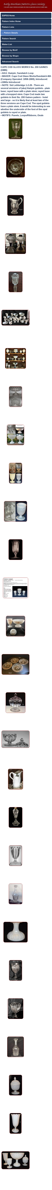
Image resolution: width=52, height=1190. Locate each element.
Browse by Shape (10, 56)
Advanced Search (10, 61)
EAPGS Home (8, 15)
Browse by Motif (9, 50)
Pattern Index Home (11, 21)
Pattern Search (9, 38)
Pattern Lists (8, 27)
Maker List (7, 44)
